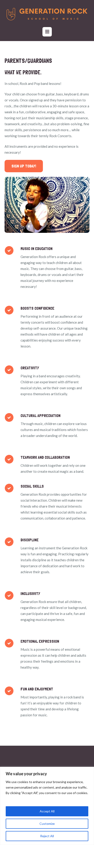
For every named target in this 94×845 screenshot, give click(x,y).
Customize (47, 824)
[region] (47, 806)
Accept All (47, 811)
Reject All (47, 836)
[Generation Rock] (47, 14)
